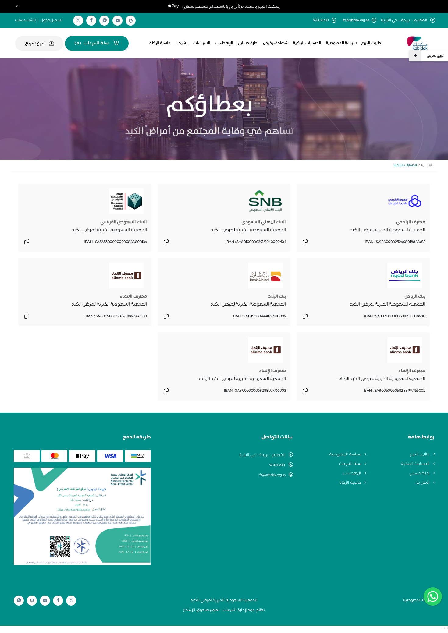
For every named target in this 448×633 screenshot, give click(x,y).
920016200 (277, 465)
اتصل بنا (423, 482)
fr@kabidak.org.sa (356, 20)
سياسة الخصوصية (341, 43)
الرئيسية (427, 165)
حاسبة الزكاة (160, 43)
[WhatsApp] (104, 20)
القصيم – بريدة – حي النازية (262, 455)
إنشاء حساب (25, 20)
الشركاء (182, 43)
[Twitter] (78, 20)
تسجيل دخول (51, 20)
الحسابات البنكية (307, 43)
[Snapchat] (131, 21)
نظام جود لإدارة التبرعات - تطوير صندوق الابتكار (224, 610)
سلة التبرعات (350, 464)
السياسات (201, 43)
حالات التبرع (371, 43)
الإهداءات (224, 43)
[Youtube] (118, 21)
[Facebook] (91, 20)
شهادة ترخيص (276, 43)
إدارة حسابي (248, 43)
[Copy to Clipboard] (305, 242)
